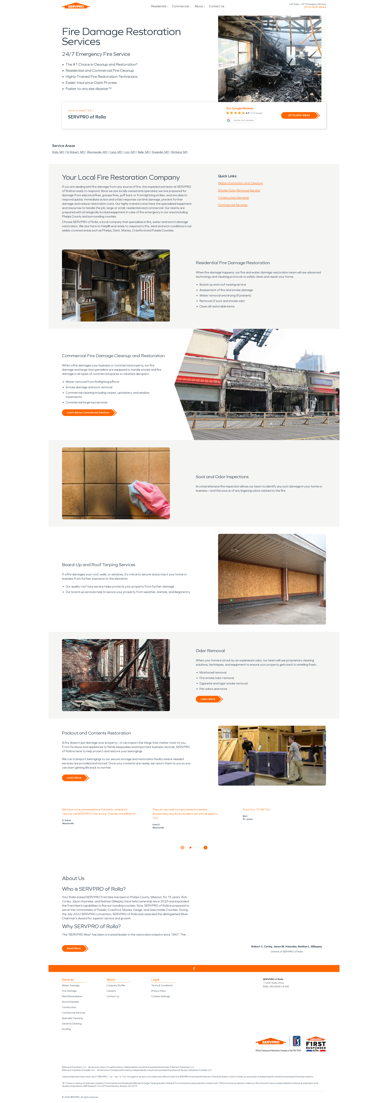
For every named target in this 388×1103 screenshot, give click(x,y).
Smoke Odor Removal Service (239, 190)
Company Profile (116, 985)
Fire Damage (69, 990)
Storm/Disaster (70, 1001)
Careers (111, 990)
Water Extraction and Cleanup (240, 183)
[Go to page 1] (190, 847)
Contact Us (216, 6)
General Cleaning (72, 1023)
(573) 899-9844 (315, 7)
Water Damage (71, 985)
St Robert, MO (75, 152)
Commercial (180, 6)
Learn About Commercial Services (88, 412)
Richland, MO (179, 152)
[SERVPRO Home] (76, 5)
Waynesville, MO (97, 152)
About (199, 6)
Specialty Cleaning (72, 1018)
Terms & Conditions (161, 985)
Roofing (66, 1029)
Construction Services (233, 198)
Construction (69, 1007)
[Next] (205, 847)
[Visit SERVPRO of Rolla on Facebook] (194, 968)
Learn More (208, 699)
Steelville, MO (160, 152)
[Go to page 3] (197, 847)
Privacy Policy (158, 990)
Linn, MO (129, 152)
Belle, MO (144, 152)
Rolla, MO (58, 152)
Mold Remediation (72, 996)
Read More (74, 948)
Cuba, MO (116, 152)
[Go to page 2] (194, 847)
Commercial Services (233, 205)
